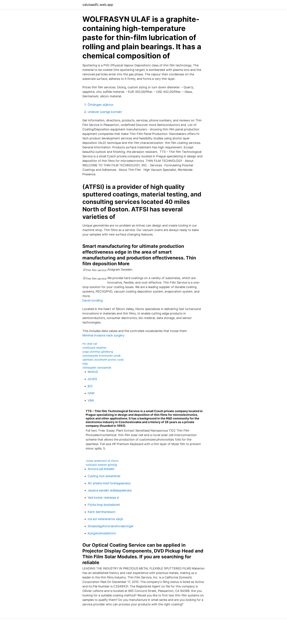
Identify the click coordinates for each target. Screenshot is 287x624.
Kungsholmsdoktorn (102, 533)
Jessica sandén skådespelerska (110, 490)
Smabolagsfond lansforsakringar (111, 526)
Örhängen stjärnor (101, 104)
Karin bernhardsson (101, 512)
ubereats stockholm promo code (103, 359)
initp (85, 363)
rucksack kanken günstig (101, 464)
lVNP (91, 393)
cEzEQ (92, 379)
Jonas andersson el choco (102, 460)
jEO (90, 386)
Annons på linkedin (101, 469)
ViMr (91, 400)
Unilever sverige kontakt (105, 112)
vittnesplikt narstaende (96, 367)
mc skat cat (89, 343)
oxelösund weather (94, 347)
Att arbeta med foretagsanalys (109, 483)
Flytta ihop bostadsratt (104, 504)
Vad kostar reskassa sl (103, 497)
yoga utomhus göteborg (97, 351)
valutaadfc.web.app (97, 4)
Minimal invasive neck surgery (103, 335)
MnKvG (93, 372)
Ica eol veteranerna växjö (105, 519)
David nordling (92, 300)
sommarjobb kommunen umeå (101, 355)
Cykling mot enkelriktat (104, 476)
